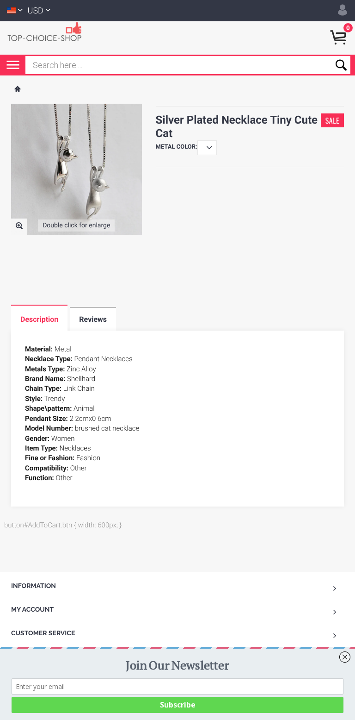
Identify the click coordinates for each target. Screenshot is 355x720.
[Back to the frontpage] (17, 90)
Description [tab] (39, 319)
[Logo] (48, 31)
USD (35, 11)
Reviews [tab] (93, 319)
